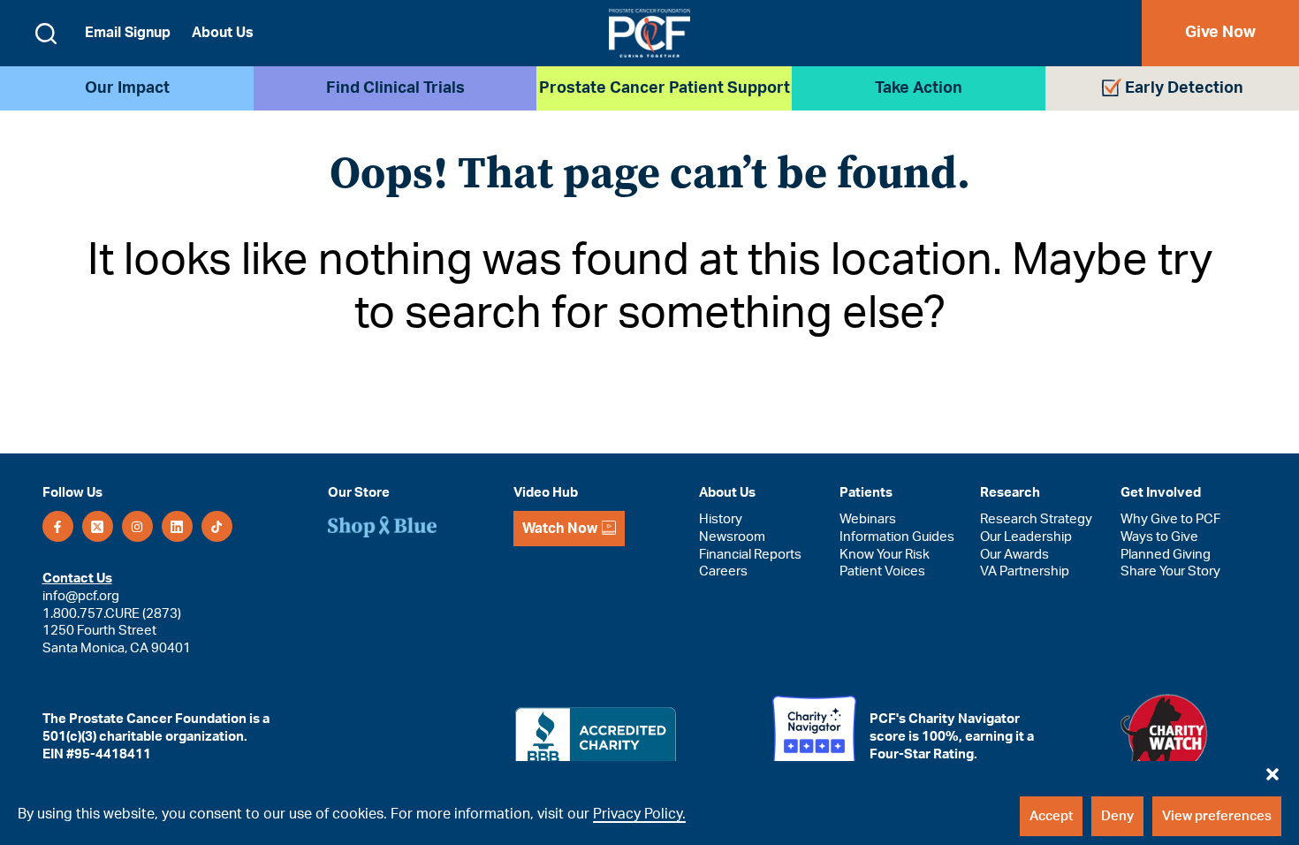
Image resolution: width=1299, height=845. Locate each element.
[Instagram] (137, 526)
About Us (223, 33)
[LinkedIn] (177, 526)
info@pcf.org (80, 596)
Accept (1051, 816)
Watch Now (559, 528)
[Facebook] (57, 526)
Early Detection (1184, 88)
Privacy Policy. (639, 814)
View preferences (1217, 816)
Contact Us (77, 578)
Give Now (1220, 33)
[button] (1272, 770)
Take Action (918, 88)
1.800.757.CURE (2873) (111, 613)
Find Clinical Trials (395, 88)
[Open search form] (46, 33)
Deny (1117, 816)
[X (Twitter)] (97, 526)
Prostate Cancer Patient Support (664, 88)
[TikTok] (216, 526)
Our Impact (127, 88)
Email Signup (128, 33)
